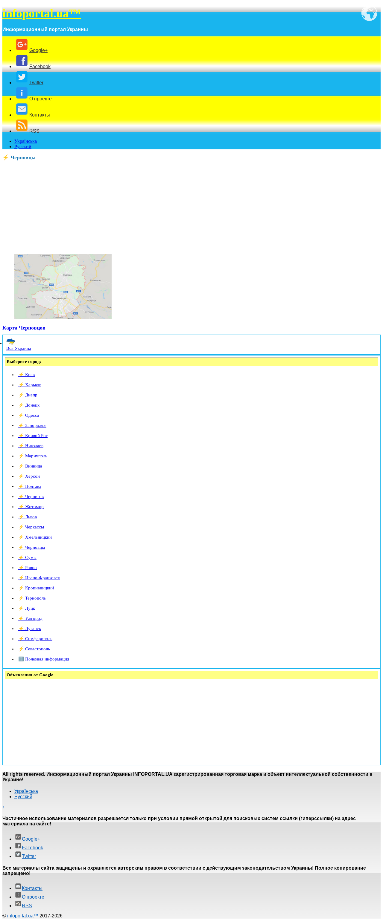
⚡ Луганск (29, 628)
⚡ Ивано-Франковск (39, 577)
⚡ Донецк (28, 405)
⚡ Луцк (26, 608)
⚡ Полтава (29, 486)
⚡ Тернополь (32, 598)
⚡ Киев (26, 374)
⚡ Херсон (29, 476)
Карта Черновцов (23, 328)
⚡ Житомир (31, 506)
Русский (22, 146)
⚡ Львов (27, 516)
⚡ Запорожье (32, 425)
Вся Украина (18, 348)
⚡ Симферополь (35, 638)
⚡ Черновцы (31, 547)
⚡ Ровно (27, 567)
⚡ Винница (30, 466)
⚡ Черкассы (31, 527)
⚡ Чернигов (31, 496)
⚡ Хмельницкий (35, 537)
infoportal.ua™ (41, 13)
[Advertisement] (181, 207)
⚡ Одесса (28, 415)
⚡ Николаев (30, 445)
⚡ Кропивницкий (36, 588)
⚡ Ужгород (30, 618)
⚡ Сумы (27, 557)
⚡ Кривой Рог (33, 435)
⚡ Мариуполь (32, 455)
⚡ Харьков (29, 384)
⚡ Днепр (27, 395)
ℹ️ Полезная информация (43, 659)
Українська (25, 141)
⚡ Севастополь (34, 648)
